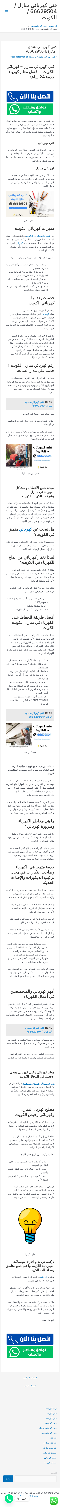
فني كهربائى (51, 1418)
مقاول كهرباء (50, 1462)
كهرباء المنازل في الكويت (38, 236)
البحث (54, 1473)
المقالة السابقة (30, 1377)
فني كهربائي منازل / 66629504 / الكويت (35, 11)
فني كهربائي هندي (46, 56)
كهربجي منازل (47, 1083)
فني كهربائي (51, 1423)
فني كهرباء (52, 1413)
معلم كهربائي (50, 1457)
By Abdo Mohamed (29, 1496)
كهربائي (19, 243)
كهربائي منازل (50, 1443)
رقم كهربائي (51, 1408)
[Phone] (9, 1498)
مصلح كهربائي (50, 1452)
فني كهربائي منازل (48, 1428)
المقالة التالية (30, 1385)
